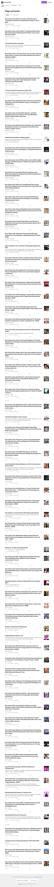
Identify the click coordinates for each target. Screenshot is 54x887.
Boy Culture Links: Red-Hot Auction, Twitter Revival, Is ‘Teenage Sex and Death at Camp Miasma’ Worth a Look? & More (22, 20)
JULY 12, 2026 (8, 674)
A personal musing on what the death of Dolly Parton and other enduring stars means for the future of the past (23, 46)
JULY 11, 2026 (8, 686)
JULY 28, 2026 (8, 457)
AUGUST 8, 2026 (9, 300)
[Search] (47, 14)
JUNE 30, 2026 (8, 833)
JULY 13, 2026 (8, 661)
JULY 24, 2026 (8, 528)
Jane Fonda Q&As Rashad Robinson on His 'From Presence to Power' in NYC (23, 464)
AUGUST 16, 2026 (9, 214)
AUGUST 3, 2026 (9, 370)
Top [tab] (11, 15)
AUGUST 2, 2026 (9, 382)
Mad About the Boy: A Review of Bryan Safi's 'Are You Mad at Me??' (22, 582)
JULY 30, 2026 (8, 432)
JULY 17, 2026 (8, 607)
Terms (32, 877)
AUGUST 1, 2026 (9, 394)
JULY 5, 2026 (8, 760)
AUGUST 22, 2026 (9, 130)
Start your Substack (23, 880)
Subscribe (44, 2)
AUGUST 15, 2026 (9, 226)
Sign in (50, 2)
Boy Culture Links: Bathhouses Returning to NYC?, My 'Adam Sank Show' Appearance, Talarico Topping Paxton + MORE (22, 320)
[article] (27, 23)
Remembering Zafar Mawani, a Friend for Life (18, 792)
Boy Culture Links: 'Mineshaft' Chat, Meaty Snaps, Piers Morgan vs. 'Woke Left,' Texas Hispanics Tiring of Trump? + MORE (23, 659)
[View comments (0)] (18, 27)
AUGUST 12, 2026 (9, 263)
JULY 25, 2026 (8, 493)
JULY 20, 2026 (8, 574)
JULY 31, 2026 (8, 410)
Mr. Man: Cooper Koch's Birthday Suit (16, 626)
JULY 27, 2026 (8, 481)
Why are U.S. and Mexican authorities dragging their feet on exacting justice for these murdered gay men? (23, 140)
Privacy (28, 877)
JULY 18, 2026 (8, 597)
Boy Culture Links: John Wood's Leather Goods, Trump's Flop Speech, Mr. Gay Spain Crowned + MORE (23, 604)
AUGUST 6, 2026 (9, 322)
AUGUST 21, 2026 (9, 153)
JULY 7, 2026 (8, 735)
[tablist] (12, 14)
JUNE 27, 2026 (8, 865)
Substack (20, 884)
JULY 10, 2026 (8, 698)
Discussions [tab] (15, 15)
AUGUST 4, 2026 (9, 357)
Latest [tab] (7, 15)
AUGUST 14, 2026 (9, 239)
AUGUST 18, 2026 (9, 189)
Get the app (34, 880)
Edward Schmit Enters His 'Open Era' (15, 815)
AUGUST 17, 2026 (9, 202)
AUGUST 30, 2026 (9, 24)
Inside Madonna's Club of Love (14, 635)
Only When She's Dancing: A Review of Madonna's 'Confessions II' (19, 767)
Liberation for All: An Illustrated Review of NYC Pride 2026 (22, 841)
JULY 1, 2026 (8, 808)
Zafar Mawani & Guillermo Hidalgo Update (17, 137)
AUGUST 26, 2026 (9, 83)
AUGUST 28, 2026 (9, 59)
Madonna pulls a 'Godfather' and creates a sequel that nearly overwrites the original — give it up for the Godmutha (23, 771)
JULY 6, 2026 (8, 747)
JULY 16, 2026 (8, 619)
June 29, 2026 (8, 855)
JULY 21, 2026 (8, 562)
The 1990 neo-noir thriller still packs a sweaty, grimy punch (19, 333)
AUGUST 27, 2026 (9, 71)
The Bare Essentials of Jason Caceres (16, 417)
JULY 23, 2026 (8, 540)
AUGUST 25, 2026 (9, 106)
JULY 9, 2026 (8, 710)
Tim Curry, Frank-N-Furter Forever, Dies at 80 (18, 90)
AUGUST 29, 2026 (9, 36)
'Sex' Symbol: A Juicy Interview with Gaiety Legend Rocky (22, 513)
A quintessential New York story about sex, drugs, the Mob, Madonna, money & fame (22, 515)
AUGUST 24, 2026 (9, 118)
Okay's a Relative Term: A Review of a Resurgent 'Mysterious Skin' (22, 246)
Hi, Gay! (7, 842)
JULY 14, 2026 (8, 651)
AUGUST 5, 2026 (9, 345)
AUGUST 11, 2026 (9, 275)
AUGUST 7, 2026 (9, 312)
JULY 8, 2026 (8, 723)
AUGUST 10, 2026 (9, 287)
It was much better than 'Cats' (12, 584)
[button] (2, 5)
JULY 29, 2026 (8, 445)
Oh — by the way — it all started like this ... (15, 549)
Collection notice (38, 877)
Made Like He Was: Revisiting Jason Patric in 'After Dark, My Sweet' (22, 330)
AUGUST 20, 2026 (9, 165)
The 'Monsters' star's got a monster (13, 628)
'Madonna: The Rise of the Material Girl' (16, 547)
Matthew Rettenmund (16, 25)
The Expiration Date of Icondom (14, 43)
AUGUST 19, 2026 (9, 177)
